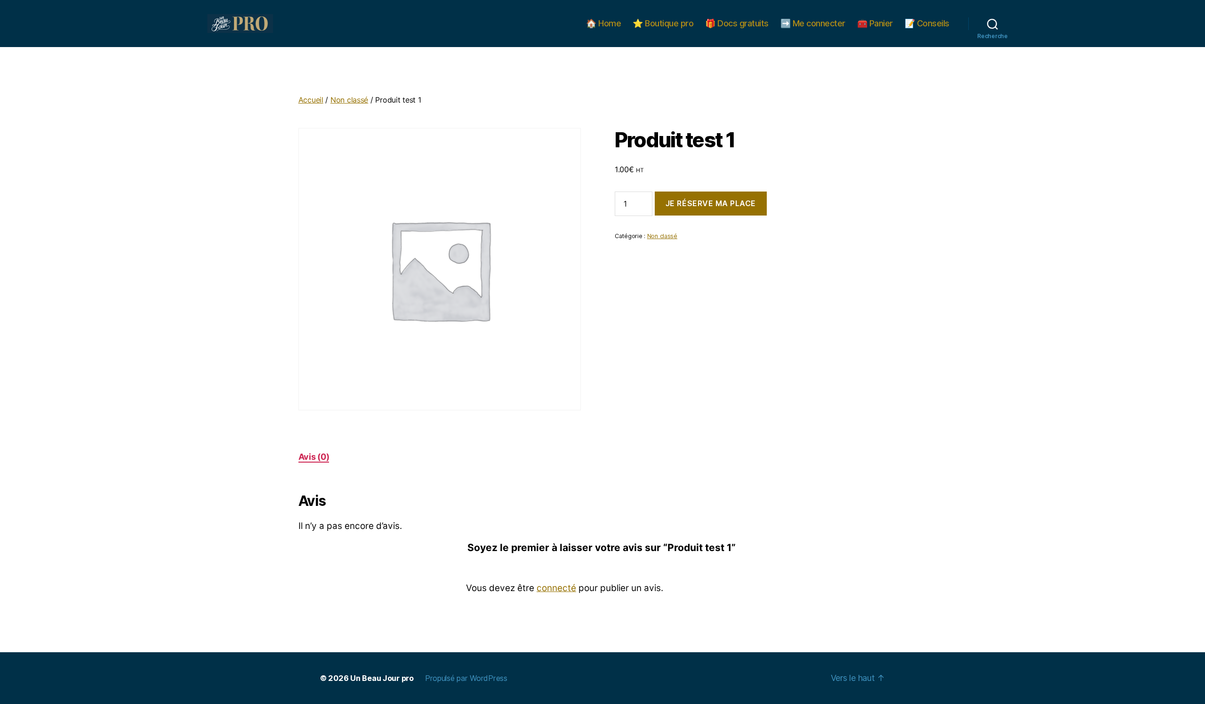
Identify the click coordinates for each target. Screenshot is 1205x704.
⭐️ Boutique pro (663, 23)
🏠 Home (603, 23)
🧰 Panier (875, 23)
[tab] (313, 456)
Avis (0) (313, 457)
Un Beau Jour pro (382, 678)
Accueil (310, 99)
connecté (556, 588)
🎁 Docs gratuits (737, 23)
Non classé (349, 99)
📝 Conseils (927, 23)
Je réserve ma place (711, 203)
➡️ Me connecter (812, 23)
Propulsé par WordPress (466, 678)
